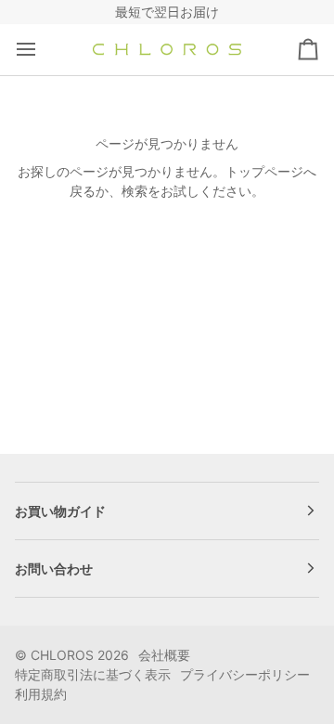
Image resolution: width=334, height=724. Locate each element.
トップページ (264, 171)
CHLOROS (62, 655)
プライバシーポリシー (245, 674)
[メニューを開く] (43, 49)
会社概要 (164, 655)
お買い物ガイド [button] (60, 511)
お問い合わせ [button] (54, 568)
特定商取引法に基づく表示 (93, 674)
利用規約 (41, 694)
